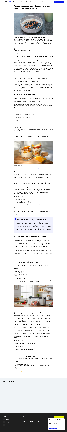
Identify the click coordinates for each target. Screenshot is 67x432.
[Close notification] (64, 418)
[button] (59, 417)
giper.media (8, 419)
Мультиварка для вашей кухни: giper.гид (33, 168)
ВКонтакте (8, 424)
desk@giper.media (9, 422)
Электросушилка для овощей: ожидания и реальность (36, 371)
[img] (4, 419)
